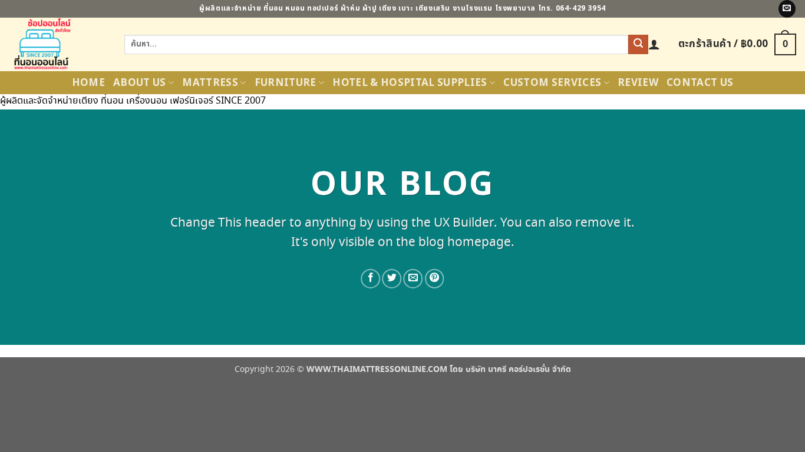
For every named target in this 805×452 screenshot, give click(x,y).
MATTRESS (210, 83)
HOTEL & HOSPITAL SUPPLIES (409, 83)
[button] (654, 44)
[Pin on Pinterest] (434, 278)
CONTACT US (700, 83)
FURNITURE (285, 83)
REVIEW (638, 83)
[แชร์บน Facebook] (370, 278)
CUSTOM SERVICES (552, 83)
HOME (88, 83)
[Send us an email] (787, 9)
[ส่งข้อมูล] (638, 45)
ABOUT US (139, 83)
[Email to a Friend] (413, 278)
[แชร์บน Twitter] (391, 278)
